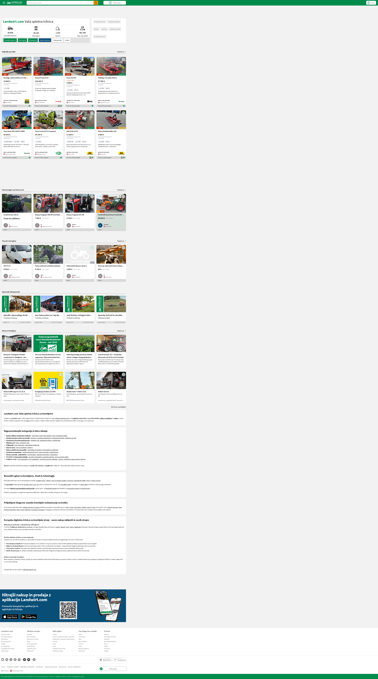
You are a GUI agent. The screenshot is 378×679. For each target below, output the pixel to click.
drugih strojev (86, 488)
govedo (26, 484)
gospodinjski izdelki (80, 480)
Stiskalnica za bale (32, 639)
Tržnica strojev (5, 634)
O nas (3, 667)
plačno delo (84, 484)
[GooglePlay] (29, 616)
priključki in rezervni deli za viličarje (74, 459)
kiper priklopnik (19, 445)
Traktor (55, 634)
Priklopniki (30, 651)
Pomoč (6, 671)
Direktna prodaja (115, 29)
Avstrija (106, 634)
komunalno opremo (73, 488)
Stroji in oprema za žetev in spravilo (63, 637)
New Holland (47, 436)
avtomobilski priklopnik (32, 445)
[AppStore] (10, 616)
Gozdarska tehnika (114, 22)
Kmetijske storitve (99, 37)
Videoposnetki (57, 40)
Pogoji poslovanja (51, 667)
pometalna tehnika (48, 457)
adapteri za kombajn (43, 454)
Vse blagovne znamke (7, 648)
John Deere (35, 436)
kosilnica (33, 438)
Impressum (62, 667)
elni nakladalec (23, 459)
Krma (54, 646)
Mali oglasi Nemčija (110, 641)
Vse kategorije (5, 646)
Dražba (67, 40)
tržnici (28, 421)
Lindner (83, 507)
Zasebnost (39, 667)
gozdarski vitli (35, 440)
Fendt (41, 436)
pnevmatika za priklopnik (50, 450)
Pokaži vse (120, 52)
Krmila (96, 29)
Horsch (49, 510)
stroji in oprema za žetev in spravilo (62, 480)
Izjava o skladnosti (74, 667)
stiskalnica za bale (70, 438)
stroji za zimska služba (61, 457)
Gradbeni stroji (31, 648)
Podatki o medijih (13, 667)
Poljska (106, 651)
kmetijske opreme (51, 488)
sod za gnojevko (44, 452)
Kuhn (18, 510)
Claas (53, 436)
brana (17, 443)
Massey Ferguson (113, 507)
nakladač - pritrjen (57, 459)
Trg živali (104, 29)
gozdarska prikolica (46, 440)
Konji (54, 644)
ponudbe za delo (66, 484)
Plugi (28, 641)
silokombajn (54, 454)
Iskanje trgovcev (45, 40)
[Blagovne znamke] (28, 659)
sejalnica (30, 447)
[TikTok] (15, 659)
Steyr (67, 507)
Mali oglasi (4, 639)
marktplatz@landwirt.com (77, 676)
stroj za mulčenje (21, 447)
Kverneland (34, 510)
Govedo (55, 641)
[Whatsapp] (19, 660)
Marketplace (33, 40)
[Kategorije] (24, 659)
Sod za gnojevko (32, 644)
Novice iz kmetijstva (9, 331)
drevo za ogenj (96, 480)
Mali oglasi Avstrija (110, 637)
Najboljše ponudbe (9, 52)
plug (28, 443)
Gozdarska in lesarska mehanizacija (63, 639)
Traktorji (29, 634)
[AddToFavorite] (29, 59)
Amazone (41, 510)
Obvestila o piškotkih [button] (27, 667)
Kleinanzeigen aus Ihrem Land (13, 190)
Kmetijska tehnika (99, 22)
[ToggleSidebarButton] (4, 2)
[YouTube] (2, 659)
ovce (34, 484)
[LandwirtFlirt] (34, 659)
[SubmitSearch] (96, 3)
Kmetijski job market (59, 648)
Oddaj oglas (5, 651)
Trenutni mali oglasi (9, 241)
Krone (22, 510)
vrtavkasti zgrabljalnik (44, 438)
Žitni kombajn (31, 637)
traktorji (48, 480)
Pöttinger (27, 510)
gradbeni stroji (40, 480)
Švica (105, 644)
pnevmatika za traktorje (34, 450)
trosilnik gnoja (53, 452)
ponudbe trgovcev (10, 40)
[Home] (14, 2)
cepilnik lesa (56, 440)
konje (31, 484)
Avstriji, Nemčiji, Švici (62, 527)
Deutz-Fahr (81, 651)
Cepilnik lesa (31, 646)
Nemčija (106, 639)
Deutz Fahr (13, 510)
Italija (72, 527)
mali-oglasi (22, 40)
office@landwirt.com (29, 569)
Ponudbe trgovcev (6, 637)
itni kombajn (32, 454)
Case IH (89, 507)
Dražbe (3, 644)
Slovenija (107, 648)
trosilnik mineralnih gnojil (30, 452)
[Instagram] (6, 659)
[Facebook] (10, 659)
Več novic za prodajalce (118, 407)
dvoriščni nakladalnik (35, 457)
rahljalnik (23, 443)
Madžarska (77, 527)
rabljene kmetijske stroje (62, 418)
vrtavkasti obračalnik (57, 438)
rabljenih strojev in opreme (31, 507)
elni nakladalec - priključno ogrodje (40, 459)
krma (88, 480)
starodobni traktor (61, 436)
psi (38, 484)
